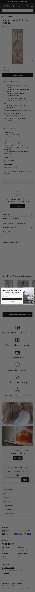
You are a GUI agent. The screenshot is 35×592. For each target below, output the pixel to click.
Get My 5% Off (12, 298)
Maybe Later (12, 301)
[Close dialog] (33, 288)
